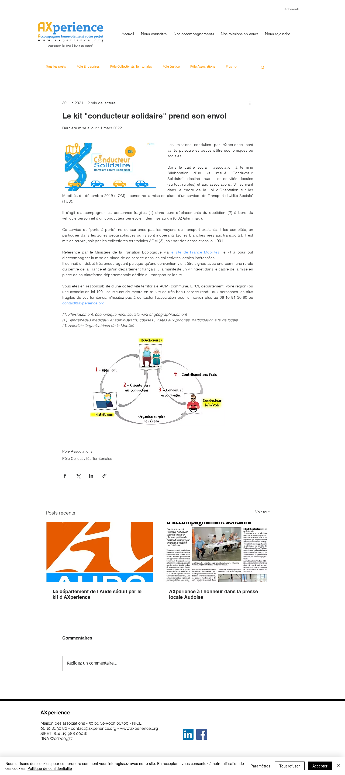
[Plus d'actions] (250, 103)
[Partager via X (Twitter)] (78, 475)
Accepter (319, 766)
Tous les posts (56, 66)
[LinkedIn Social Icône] (188, 734)
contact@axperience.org (93, 728)
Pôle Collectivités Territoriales (131, 66)
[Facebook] (201, 734)
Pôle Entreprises (88, 66)
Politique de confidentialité (49, 768)
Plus (229, 66)
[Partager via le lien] (104, 475)
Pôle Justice (171, 66)
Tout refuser (289, 766)
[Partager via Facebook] (64, 475)
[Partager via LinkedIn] (91, 475)
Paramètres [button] (260, 766)
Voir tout (262, 511)
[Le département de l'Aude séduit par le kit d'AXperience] (99, 552)
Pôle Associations (202, 66)
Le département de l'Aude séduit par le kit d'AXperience (97, 594)
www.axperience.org (139, 728)
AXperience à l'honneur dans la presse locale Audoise (213, 594)
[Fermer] (338, 766)
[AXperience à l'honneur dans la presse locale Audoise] (216, 552)
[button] (153, 31)
